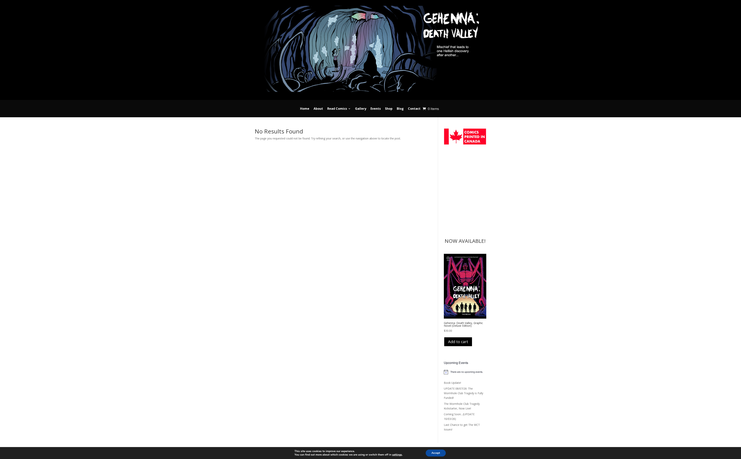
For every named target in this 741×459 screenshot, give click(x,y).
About (318, 109)
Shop (388, 109)
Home (304, 109)
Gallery (360, 109)
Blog (400, 109)
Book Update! (452, 383)
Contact (414, 109)
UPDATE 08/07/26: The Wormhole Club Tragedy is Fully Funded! (463, 393)
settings (397, 454)
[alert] (465, 372)
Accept (435, 453)
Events (375, 109)
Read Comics (337, 109)
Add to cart (458, 341)
